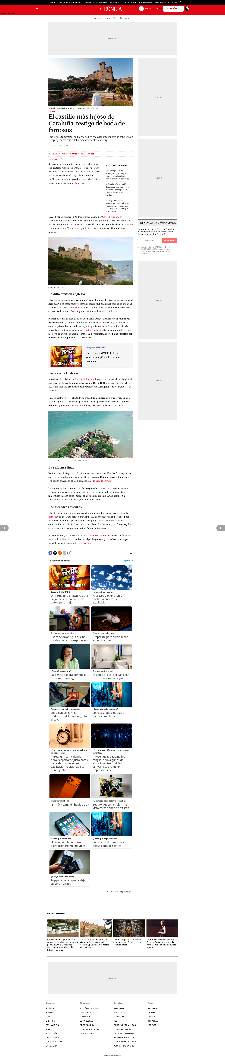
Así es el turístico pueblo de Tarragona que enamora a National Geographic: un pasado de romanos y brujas (118, 189)
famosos (79, 182)
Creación (50, 1021)
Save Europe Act (114, 2)
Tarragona (74, 154)
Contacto (119, 1016)
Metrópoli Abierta (89, 1008)
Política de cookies (123, 1029)
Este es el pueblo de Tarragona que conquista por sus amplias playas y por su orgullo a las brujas (117, 174)
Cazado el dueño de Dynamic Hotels (69, 2)
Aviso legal (119, 1012)
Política (50, 1008)
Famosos (65, 154)
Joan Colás (53, 159)
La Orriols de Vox (88, 2)
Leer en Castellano (7, 14)
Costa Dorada (75, 307)
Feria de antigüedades (146, 2)
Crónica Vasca (87, 1012)
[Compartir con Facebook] (50, 553)
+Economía (51, 1033)
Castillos (90, 154)
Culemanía (85, 1016)
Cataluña (56, 154)
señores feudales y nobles (85, 379)
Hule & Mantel (87, 1033)
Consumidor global (90, 1029)
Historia (51, 111)
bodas (82, 524)
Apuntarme (169, 240)
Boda (83, 154)
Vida (48, 1016)
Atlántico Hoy (87, 1025)
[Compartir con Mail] (65, 553)
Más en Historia (56, 913)
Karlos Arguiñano (160, 2)
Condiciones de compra (126, 1041)
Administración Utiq (124, 1046)
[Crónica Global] (112, 8)
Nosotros (119, 1008)
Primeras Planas (54, 1041)
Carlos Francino (110, 216)
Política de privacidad (125, 1025)
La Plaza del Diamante (129, 2)
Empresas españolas (124, 1037)
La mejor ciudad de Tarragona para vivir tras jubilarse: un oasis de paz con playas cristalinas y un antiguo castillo (117, 205)
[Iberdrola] (124, 18)
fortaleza (52, 516)
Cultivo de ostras (101, 2)
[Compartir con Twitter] (55, 553)
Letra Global (86, 1021)
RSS (115, 1021)
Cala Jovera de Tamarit (99, 535)
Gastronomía (52, 1037)
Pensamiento (52, 1025)
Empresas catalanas (124, 1033)
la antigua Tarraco (102, 480)
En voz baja (51, 1046)
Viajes (48, 1029)
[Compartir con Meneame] (60, 553)
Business (50, 1012)
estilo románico (93, 329)
